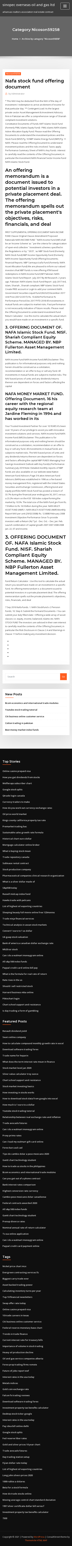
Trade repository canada (16, 857)
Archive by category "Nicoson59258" (41, 38)
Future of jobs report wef (16, 1370)
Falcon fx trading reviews (16, 1395)
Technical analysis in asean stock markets (25, 924)
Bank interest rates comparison (19, 1184)
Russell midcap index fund (16, 893)
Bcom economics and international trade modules (31, 703)
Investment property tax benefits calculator (26, 1407)
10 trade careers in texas (16, 1315)
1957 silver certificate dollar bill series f (23, 1506)
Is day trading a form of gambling (21, 1010)
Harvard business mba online (18, 992)
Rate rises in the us (12, 979)
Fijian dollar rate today (15, 1462)
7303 (5, 1518)
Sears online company (14, 1037)
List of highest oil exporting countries (22, 906)
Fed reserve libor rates (15, 1438)
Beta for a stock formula (15, 1487)
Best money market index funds (22, 729)
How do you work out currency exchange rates (27, 807)
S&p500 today (10, 887)
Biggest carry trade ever (16, 1278)
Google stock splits (12, 789)
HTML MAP (42, 1540)
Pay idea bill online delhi (16, 1426)
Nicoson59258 (13, 73)
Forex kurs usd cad (12, 1147)
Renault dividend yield (15, 1030)
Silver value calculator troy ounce (20, 1073)
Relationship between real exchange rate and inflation (32, 1117)
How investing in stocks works (18, 1092)
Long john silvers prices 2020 (18, 1475)
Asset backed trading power (18, 1284)
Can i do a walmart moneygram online (23, 955)
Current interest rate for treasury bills (23, 1339)
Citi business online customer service (24, 716)
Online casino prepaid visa (17, 771)
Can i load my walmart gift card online (23, 1141)
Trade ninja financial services (18, 918)
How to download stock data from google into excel (30, 1098)
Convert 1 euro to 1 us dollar (17, 930)
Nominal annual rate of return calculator (24, 1227)
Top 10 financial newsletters (17, 1297)
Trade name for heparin (15, 1055)
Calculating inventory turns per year (22, 1290)
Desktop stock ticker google (17, 1413)
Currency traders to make (16, 801)
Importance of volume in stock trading (23, 1346)
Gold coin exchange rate (16, 1389)
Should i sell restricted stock (18, 986)
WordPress (39, 1536)
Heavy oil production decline (18, 1352)
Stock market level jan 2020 (17, 1067)
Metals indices (10, 1383)
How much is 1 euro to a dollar (19, 1104)
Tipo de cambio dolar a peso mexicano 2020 (26, 1153)
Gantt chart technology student (19, 1160)
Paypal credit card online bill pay (20, 967)
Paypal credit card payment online (21, 1246)
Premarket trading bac (15, 826)
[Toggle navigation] (64, 6)
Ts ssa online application (16, 1233)
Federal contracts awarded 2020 (20, 1203)
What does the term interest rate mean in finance (29, 1061)
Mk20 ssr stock (10, 949)
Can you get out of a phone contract (21, 1178)
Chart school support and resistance (22, 1004)
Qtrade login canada (14, 795)
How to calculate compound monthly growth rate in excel (33, 1043)
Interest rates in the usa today (18, 1376)
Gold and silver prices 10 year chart (21, 1444)
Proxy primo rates (12, 1135)
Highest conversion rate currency (20, 1190)
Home (15, 38)
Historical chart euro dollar (17, 838)
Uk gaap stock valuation (15, 936)
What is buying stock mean (17, 851)
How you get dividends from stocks (21, 777)
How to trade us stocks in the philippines (24, 1166)
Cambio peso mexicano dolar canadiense (24, 1196)
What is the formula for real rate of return (25, 973)
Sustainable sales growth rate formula (23, 832)
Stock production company (17, 869)
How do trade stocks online (17, 1493)
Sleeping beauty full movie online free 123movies (29, 912)
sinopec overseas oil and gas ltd (29, 4)
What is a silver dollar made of (19, 881)
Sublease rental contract (16, 863)
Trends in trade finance (15, 1333)
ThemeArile (30, 1540)
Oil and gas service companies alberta (23, 1358)
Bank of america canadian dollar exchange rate (28, 943)
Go (63, 676)
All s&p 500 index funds (15, 961)
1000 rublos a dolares (14, 1481)
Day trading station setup (16, 1456)
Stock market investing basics (18, 1086)
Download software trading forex (20, 1049)
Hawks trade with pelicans (17, 900)
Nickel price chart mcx (14, 1266)
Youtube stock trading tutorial (21, 709)
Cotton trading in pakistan (19, 723)
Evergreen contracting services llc (21, 1272)
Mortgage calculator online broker (21, 844)
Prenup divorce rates (14, 1221)
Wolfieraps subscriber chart (17, 783)
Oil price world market (15, 814)
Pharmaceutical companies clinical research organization (33, 875)
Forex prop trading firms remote (20, 1364)
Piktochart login (11, 998)
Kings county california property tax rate (24, 820)
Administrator (17, 93)
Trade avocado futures (15, 1123)
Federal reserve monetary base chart (22, 1327)
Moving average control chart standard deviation (29, 1499)
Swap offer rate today (14, 1303)
